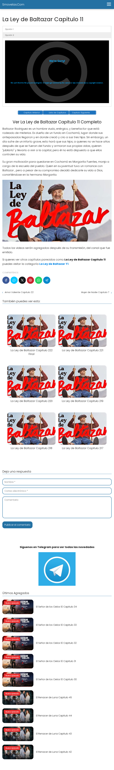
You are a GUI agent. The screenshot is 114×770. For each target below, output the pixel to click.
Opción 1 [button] (9, 29)
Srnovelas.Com (13, 4)
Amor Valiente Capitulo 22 (19, 292)
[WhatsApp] (38, 280)
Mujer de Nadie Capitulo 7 (95, 292)
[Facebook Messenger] (14, 280)
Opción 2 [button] (9, 35)
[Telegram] (46, 280)
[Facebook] (6, 280)
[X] (22, 280)
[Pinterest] (30, 280)
